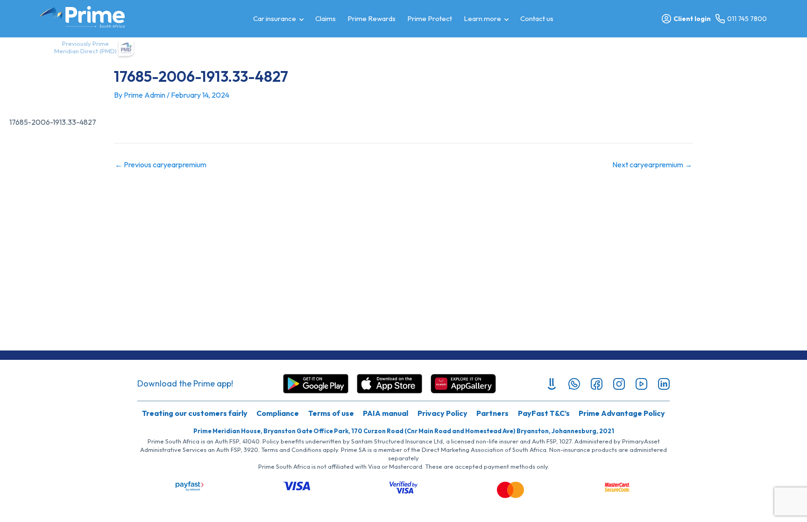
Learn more (482, 18)
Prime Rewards (371, 18)
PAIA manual (385, 413)
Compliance (277, 413)
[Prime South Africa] (82, 17)
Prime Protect (429, 18)
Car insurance (274, 18)
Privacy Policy (442, 413)
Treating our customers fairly (195, 413)
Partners (492, 413)
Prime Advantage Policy (622, 413)
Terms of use (331, 413)
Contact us (536, 18)
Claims (325, 18)
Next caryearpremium (652, 164)
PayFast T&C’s (544, 413)
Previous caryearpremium (160, 164)
